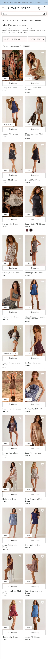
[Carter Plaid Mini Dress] (35, 386)
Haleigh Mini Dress (33, 545)
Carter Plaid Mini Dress (35, 409)
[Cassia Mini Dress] (12, 111)
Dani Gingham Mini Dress (33, 500)
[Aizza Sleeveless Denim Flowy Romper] (35, 294)
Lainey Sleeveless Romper (10, 454)
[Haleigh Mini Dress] (35, 523)
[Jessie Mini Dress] (35, 614)
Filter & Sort (35, 39)
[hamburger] (3, 8)
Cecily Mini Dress (9, 180)
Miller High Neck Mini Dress (11, 592)
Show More (24, 646)
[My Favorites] (20, 53)
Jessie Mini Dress (32, 637)
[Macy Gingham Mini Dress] (35, 111)
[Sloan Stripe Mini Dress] (12, 523)
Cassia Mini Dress (10, 134)
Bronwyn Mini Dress (11, 273)
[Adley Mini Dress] (12, 65)
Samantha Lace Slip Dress (11, 364)
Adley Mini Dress (9, 88)
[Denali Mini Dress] (35, 157)
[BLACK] (30, 230)
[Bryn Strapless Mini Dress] (35, 569)
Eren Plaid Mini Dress (11, 409)
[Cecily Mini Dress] (12, 157)
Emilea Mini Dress (33, 363)
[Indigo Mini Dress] (12, 201)
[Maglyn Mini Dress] (12, 294)
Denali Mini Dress (32, 180)
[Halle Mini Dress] (12, 476)
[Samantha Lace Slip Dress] (12, 340)
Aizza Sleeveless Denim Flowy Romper (35, 318)
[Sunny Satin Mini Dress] (35, 201)
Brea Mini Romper (33, 453)
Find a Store (26, 46)
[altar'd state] (19, 8)
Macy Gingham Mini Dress (34, 135)
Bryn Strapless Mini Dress (33, 592)
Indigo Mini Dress (10, 224)
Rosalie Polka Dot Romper (33, 89)
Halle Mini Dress (9, 499)
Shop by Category (12, 39)
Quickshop (12, 83)
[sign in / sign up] (39, 8)
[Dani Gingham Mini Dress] (35, 476)
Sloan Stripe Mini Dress (9, 546)
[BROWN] (27, 230)
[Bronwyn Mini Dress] (12, 250)
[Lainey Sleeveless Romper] (12, 430)
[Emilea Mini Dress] (35, 340)
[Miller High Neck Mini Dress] (12, 569)
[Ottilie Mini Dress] (12, 614)
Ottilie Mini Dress (10, 637)
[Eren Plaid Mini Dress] (12, 386)
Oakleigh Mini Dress (34, 273)
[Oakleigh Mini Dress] (35, 250)
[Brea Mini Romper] (35, 430)
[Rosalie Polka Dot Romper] (35, 65)
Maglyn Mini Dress (10, 317)
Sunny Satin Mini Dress (35, 224)
